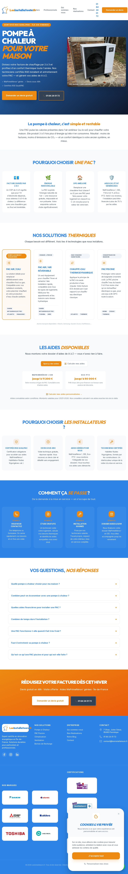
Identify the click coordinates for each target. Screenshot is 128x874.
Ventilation (39, 740)
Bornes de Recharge (43, 744)
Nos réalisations (78, 10)
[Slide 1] (121, 84)
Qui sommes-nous (65, 10)
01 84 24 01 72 (110, 737)
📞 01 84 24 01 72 (51, 95)
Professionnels (50, 10)
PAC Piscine (39, 733)
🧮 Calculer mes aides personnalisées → (64, 394)
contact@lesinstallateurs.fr (115, 741)
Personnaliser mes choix (97, 864)
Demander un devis (114, 10)
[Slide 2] (123, 84)
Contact (91, 10)
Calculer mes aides (74, 364)
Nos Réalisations (74, 733)
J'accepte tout (96, 856)
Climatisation (40, 737)
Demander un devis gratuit (19, 95)
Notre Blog (71, 737)
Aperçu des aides (51, 364)
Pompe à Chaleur (42, 730)
